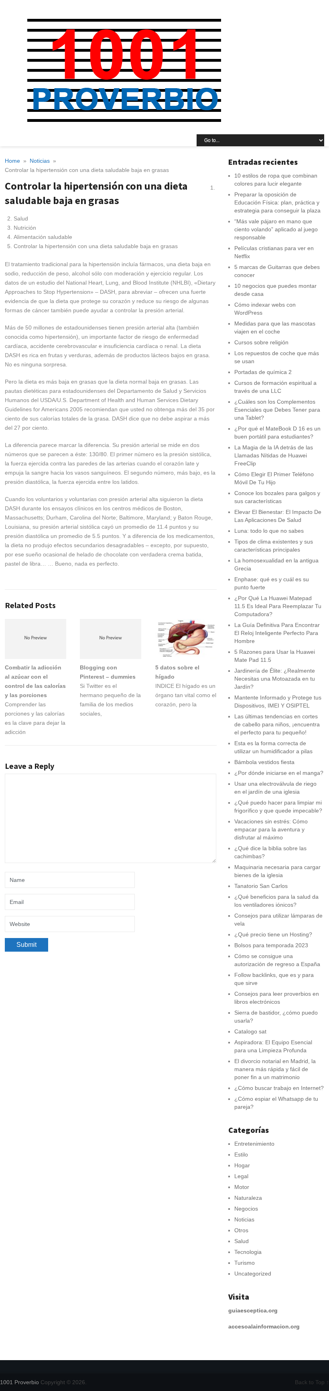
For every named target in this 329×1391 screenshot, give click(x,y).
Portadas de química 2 (263, 372)
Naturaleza (248, 1198)
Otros (241, 1230)
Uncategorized (252, 1273)
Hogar (242, 1165)
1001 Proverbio (19, 1382)
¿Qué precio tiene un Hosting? (273, 934)
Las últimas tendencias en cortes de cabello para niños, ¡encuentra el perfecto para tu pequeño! (277, 724)
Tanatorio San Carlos (261, 886)
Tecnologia (248, 1252)
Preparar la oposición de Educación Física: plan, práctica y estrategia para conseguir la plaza (277, 202)
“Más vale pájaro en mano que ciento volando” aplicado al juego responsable (276, 229)
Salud (241, 1241)
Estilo (241, 1154)
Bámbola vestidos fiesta (264, 762)
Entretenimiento (254, 1143)
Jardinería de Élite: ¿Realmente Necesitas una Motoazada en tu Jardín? (274, 678)
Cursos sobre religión (261, 342)
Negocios (246, 1208)
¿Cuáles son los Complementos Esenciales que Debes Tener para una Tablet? (277, 409)
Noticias (244, 1219)
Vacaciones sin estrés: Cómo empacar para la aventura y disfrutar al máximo (271, 829)
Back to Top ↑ (312, 1382)
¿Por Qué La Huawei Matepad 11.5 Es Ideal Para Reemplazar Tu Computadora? (277, 606)
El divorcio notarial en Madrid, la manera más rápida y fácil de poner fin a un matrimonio (275, 1069)
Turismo (244, 1263)
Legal (241, 1176)
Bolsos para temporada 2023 (271, 945)
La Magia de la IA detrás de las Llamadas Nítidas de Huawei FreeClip (273, 455)
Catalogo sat (250, 1031)
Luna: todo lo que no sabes (269, 531)
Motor (241, 1187)
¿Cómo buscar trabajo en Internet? (279, 1088)
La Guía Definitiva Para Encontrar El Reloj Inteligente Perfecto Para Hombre (277, 633)
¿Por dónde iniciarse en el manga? (278, 773)
